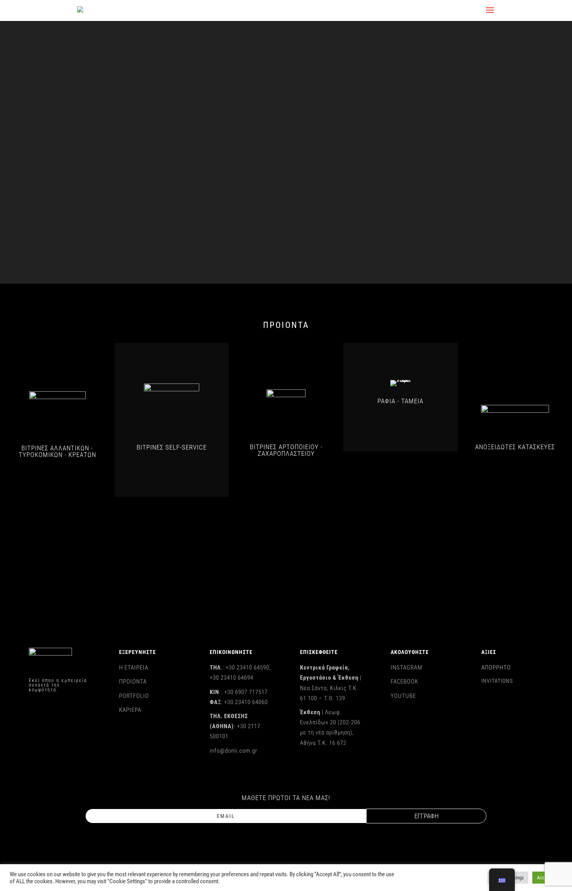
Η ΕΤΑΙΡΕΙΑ (133, 667)
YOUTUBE (403, 695)
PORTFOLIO (134, 695)
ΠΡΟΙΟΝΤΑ (133, 681)
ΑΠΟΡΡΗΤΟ (496, 667)
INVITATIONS (497, 681)
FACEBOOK (404, 681)
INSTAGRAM (406, 667)
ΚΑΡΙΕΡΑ (130, 709)
